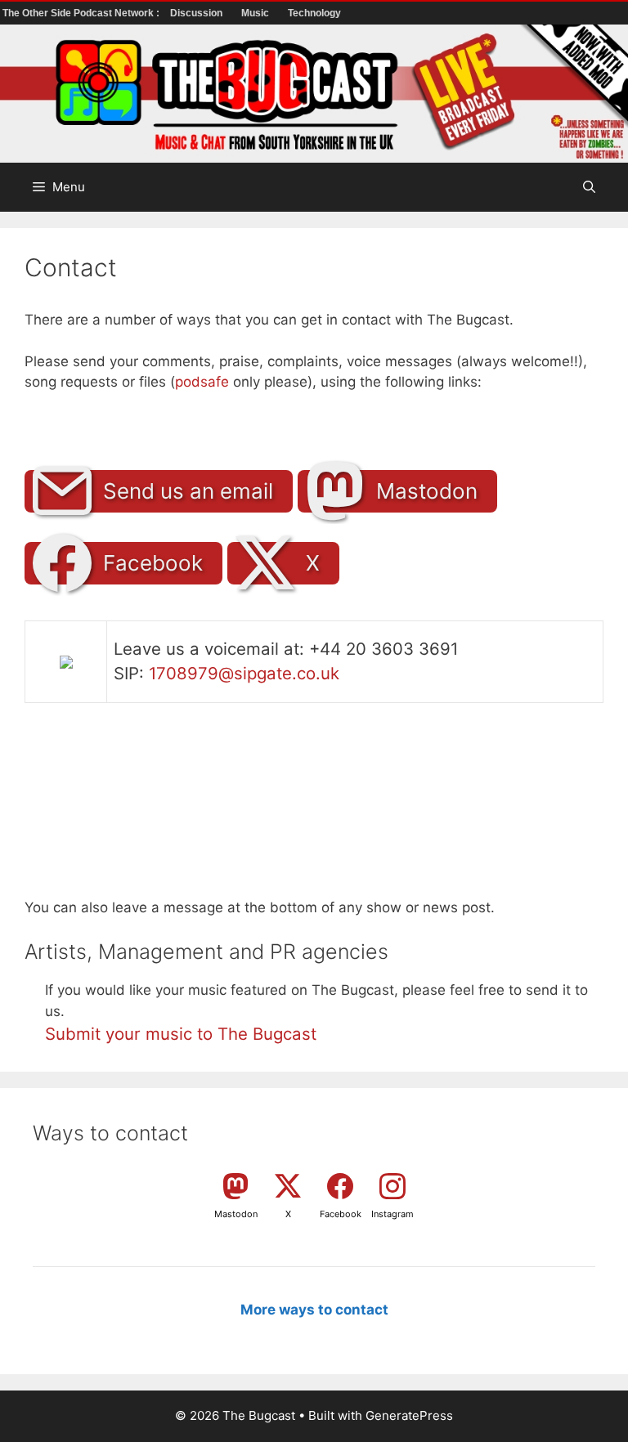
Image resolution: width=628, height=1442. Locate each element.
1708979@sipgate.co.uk (244, 673)
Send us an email (188, 491)
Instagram (392, 1214)
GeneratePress (409, 1415)
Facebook (153, 562)
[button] (589, 187)
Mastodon (427, 491)
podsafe (202, 382)
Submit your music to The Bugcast (180, 1033)
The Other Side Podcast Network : (82, 13)
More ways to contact (314, 1309)
